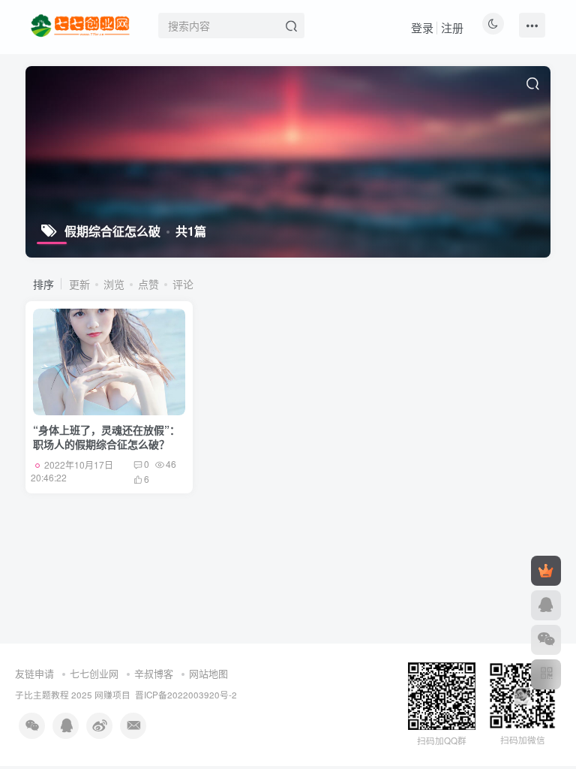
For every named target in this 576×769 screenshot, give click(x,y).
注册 (452, 27)
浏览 (114, 283)
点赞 (148, 283)
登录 (422, 27)
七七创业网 (94, 673)
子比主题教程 (42, 695)
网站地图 (208, 673)
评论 (183, 283)
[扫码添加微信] (546, 640)
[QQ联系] (546, 605)
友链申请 (34, 673)
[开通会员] (546, 571)
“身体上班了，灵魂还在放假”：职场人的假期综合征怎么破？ (106, 437)
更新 (79, 283)
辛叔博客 (153, 673)
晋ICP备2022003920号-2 (186, 695)
